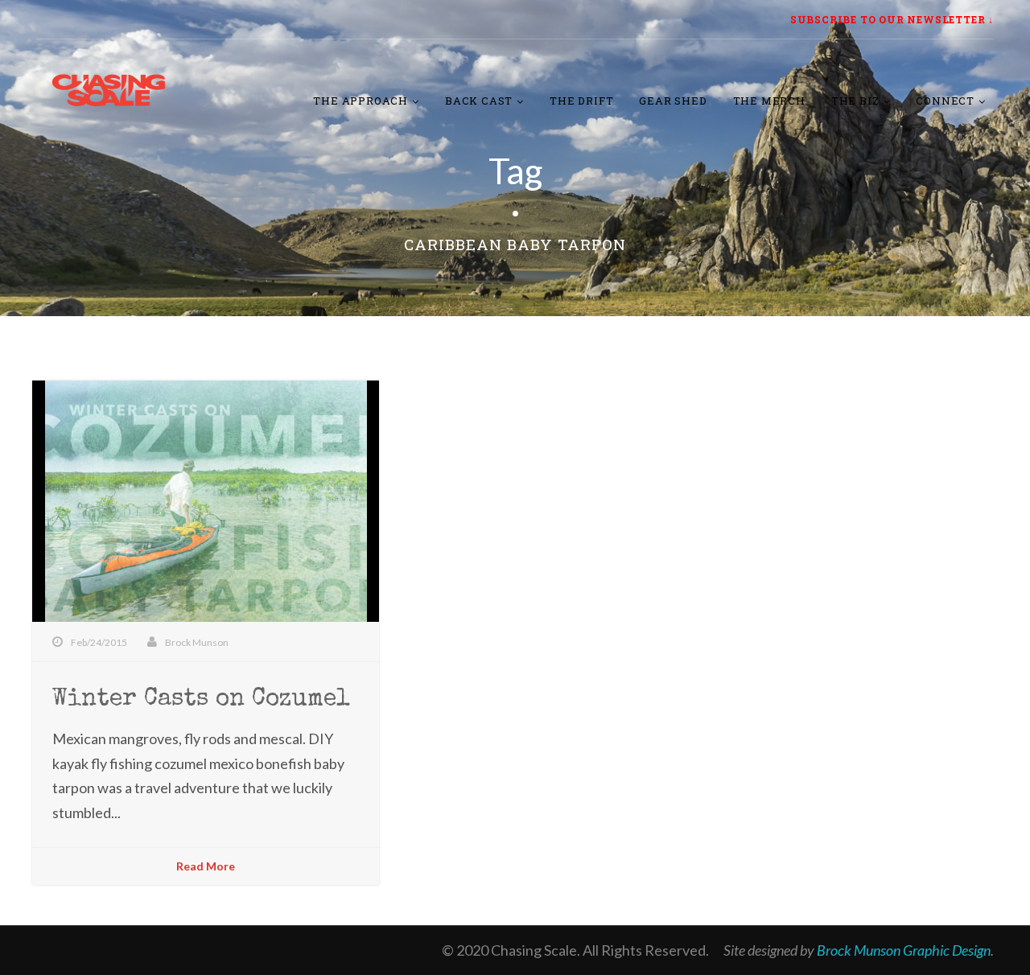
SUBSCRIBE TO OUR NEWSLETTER (888, 19)
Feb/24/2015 (99, 642)
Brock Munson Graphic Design (904, 950)
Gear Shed (673, 100)
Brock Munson (197, 642)
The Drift (581, 100)
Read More (205, 866)
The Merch (769, 100)
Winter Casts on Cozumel (201, 700)
